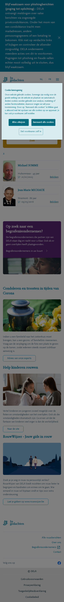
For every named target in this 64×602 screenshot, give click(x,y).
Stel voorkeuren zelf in (31, 131)
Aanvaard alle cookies (43, 122)
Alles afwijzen (18, 122)
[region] (32, 111)
